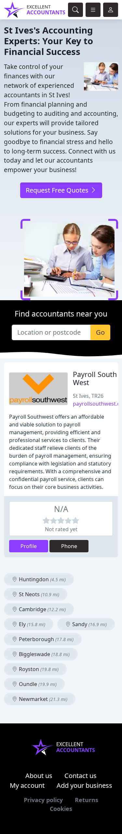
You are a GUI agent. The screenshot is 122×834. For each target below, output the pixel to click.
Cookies (61, 809)
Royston (38, 669)
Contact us (80, 775)
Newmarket (42, 699)
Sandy (89, 624)
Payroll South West (95, 378)
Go (100, 332)
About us (38, 775)
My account (27, 785)
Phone (69, 546)
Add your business (84, 785)
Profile (28, 546)
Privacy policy (43, 800)
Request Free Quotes (58, 190)
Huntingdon (42, 579)
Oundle (37, 684)
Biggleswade (44, 654)
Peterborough (46, 639)
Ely (31, 624)
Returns (86, 800)
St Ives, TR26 (88, 395)
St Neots (38, 594)
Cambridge (42, 609)
